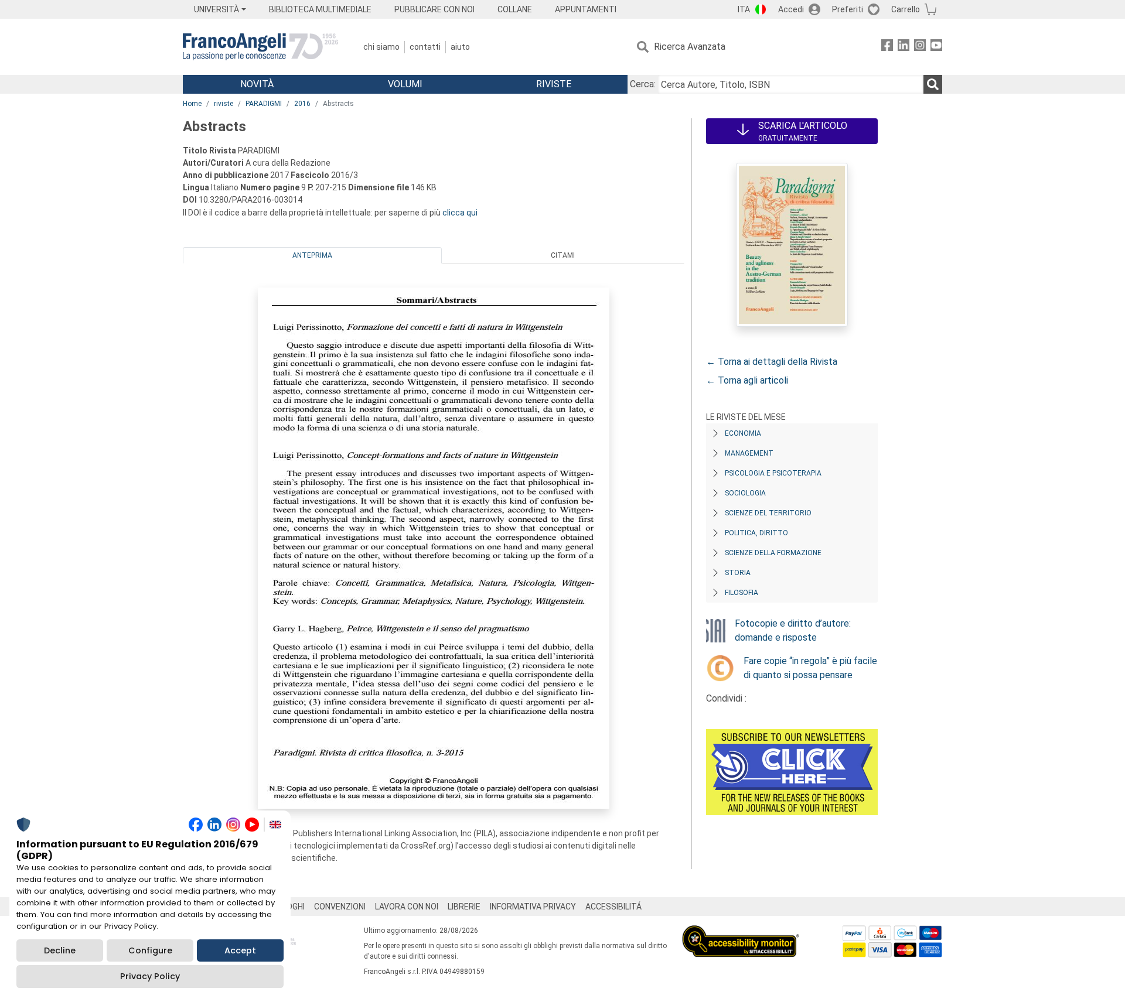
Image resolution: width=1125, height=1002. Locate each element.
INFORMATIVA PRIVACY (533, 906)
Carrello (905, 9)
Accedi (791, 9)
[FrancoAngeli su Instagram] (920, 47)
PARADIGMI (264, 104)
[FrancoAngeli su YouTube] (936, 47)
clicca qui (460, 212)
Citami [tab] (563, 255)
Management (749, 453)
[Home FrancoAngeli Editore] (260, 46)
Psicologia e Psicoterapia (773, 473)
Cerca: (643, 84)
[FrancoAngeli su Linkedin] (903, 47)
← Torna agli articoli (747, 380)
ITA (744, 9)
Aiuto (460, 47)
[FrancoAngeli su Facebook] (887, 47)
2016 (302, 104)
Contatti (425, 47)
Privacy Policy (150, 976)
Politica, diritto (756, 533)
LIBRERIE (464, 906)
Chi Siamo (381, 47)
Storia (738, 573)
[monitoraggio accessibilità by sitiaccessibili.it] (740, 932)
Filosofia (741, 593)
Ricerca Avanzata (689, 46)
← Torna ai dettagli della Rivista (771, 361)
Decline (60, 950)
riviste (223, 104)
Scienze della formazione (773, 553)
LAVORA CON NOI (406, 906)
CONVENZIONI (340, 906)
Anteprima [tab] (312, 255)
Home (192, 104)
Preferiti (847, 9)
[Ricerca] (932, 84)
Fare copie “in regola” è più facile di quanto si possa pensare (810, 667)
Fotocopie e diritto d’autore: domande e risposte (793, 630)
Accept (240, 950)
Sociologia (745, 493)
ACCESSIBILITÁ (613, 906)
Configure (150, 950)
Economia (743, 433)
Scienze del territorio (768, 513)
